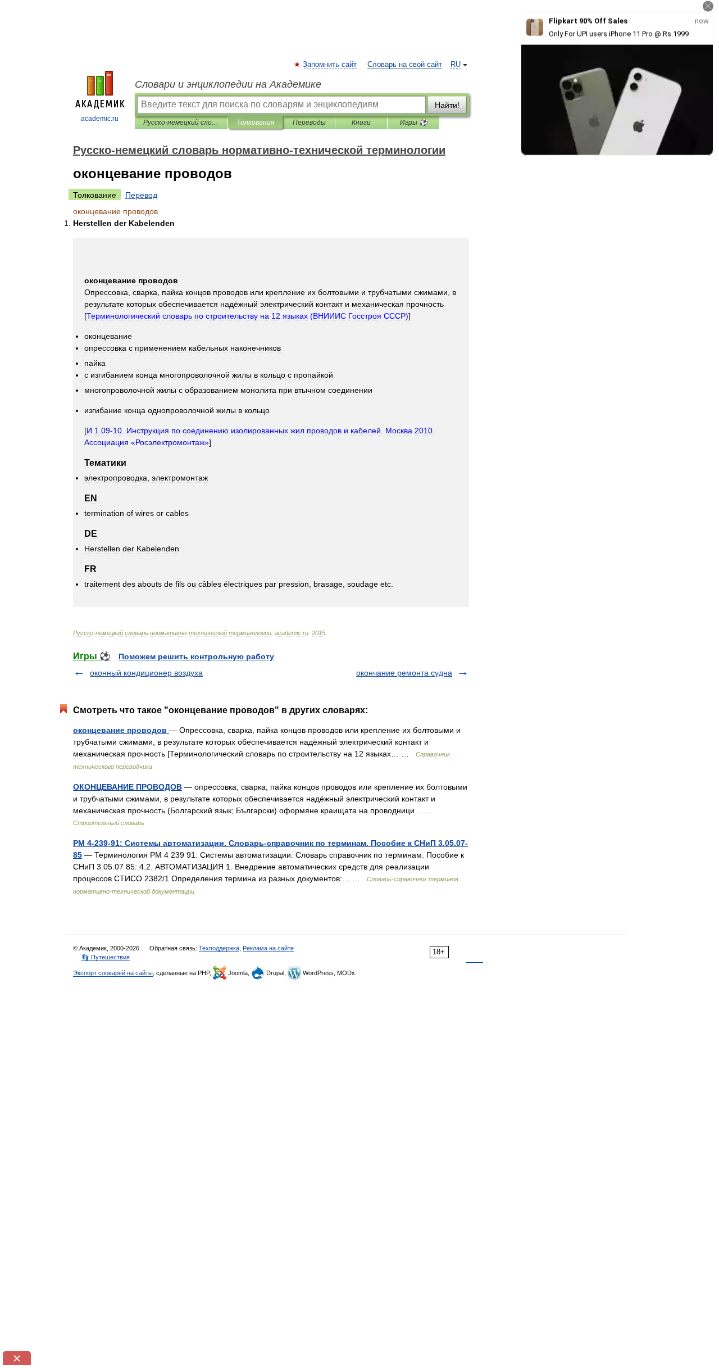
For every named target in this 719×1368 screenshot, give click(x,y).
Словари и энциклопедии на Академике (228, 84)
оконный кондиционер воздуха (146, 672)
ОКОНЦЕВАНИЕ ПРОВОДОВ (127, 786)
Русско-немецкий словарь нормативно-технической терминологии (181, 122)
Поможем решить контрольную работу (196, 656)
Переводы (309, 122)
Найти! (447, 105)
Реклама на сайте (268, 948)
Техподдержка (219, 948)
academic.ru (100, 119)
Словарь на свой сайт (404, 65)
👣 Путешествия (105, 957)
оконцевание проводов (121, 730)
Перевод (141, 195)
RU (455, 65)
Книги (361, 122)
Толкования (255, 122)
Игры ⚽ (413, 122)
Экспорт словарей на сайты (113, 973)
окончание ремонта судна (404, 672)
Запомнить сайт (330, 65)
